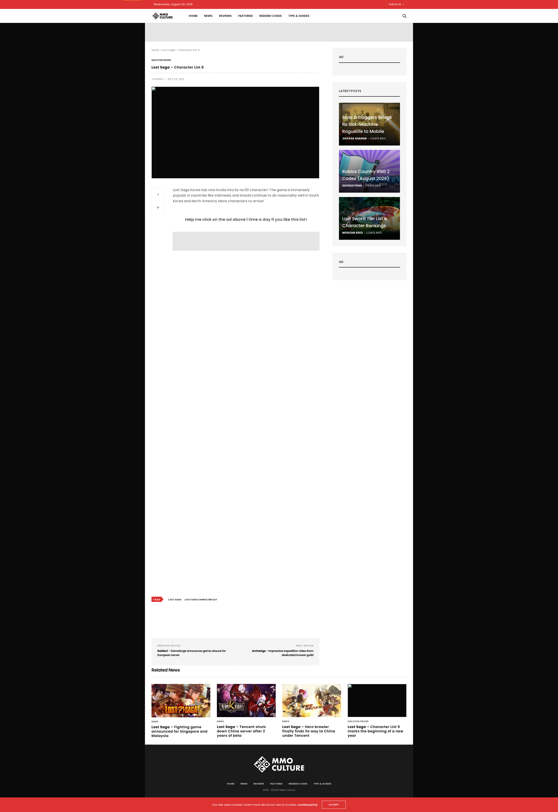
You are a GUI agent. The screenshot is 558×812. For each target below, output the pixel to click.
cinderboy (157, 79)
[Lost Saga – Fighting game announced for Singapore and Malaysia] (180, 700)
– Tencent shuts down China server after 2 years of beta (241, 731)
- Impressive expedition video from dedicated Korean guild (282, 653)
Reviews (225, 16)
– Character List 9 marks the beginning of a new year (375, 731)
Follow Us (395, 4)
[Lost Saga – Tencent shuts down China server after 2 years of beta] (246, 700)
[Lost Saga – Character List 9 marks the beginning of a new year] (377, 700)
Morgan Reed (352, 233)
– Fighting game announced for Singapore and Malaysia (179, 731)
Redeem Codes (270, 16)
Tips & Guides (299, 16)
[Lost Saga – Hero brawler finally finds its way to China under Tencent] (311, 700)
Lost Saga (174, 599)
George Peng (352, 185)
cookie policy (308, 805)
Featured (245, 16)
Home (193, 16)
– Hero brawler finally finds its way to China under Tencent (308, 731)
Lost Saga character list (201, 599)
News (208, 16)
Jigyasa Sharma (354, 138)
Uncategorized (161, 60)
